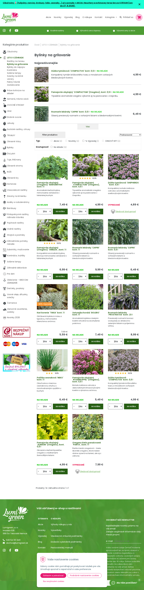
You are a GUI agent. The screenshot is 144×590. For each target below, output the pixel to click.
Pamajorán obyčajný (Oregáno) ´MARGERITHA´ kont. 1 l (50, 184)
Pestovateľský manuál (62, 547)
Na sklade (60, 147)
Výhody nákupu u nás (61, 524)
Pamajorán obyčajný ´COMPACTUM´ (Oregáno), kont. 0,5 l (81, 92)
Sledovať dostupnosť (125, 211)
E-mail (109, 541)
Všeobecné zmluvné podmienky (66, 536)
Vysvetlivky (56, 530)
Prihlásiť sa (128, 17)
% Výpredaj (92, 141)
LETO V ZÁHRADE (50, 44)
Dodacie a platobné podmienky (66, 541)
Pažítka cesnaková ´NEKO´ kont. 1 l (50, 378)
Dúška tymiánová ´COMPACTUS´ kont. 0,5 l (73, 71)
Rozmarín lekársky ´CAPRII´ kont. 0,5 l (70, 111)
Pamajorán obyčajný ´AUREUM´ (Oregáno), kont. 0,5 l (50, 444)
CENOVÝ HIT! (112, 141)
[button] (139, 580)
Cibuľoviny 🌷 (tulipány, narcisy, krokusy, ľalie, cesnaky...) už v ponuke (38, 2)
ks (45, 211)
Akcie (48, 17)
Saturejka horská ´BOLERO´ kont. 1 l (86, 313)
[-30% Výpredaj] (52, 300)
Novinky (57, 17)
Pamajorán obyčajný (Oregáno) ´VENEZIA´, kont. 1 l (51, 248)
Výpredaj (68, 17)
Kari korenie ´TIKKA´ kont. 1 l (51, 312)
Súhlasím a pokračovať (53, 575)
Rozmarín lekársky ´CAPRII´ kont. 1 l (86, 248)
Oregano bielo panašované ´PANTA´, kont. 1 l (86, 443)
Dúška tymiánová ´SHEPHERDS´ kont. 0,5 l (123, 183)
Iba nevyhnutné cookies (53, 581)
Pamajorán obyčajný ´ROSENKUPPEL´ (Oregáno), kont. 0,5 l (86, 379)
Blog (40, 541)
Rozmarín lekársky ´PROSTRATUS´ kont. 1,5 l (120, 313)
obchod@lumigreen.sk (17, 543)
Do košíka (60, 211)
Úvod (36, 44)
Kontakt (42, 547)
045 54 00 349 (13, 540)
